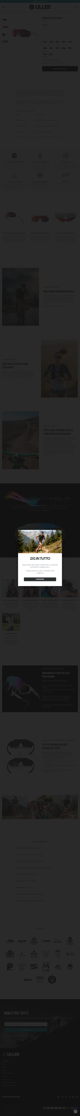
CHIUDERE (40, 579)
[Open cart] (75, 1111)
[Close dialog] (60, 531)
